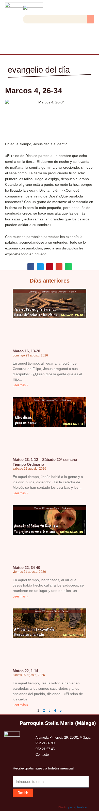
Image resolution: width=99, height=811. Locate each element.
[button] (90, 19)
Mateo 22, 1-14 (25, 671)
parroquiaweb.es (78, 807)
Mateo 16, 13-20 (26, 351)
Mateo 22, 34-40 (26, 567)
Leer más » (20, 385)
